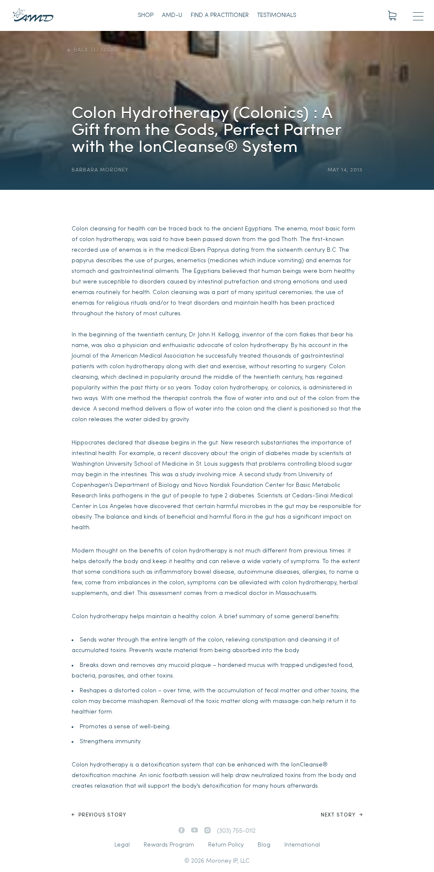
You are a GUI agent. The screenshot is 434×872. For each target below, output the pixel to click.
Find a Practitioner (220, 15)
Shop (145, 15)
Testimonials (276, 15)
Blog (264, 845)
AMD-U (172, 15)
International (302, 845)
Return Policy (226, 845)
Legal (122, 845)
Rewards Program (169, 845)
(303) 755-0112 (236, 831)
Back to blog (95, 50)
